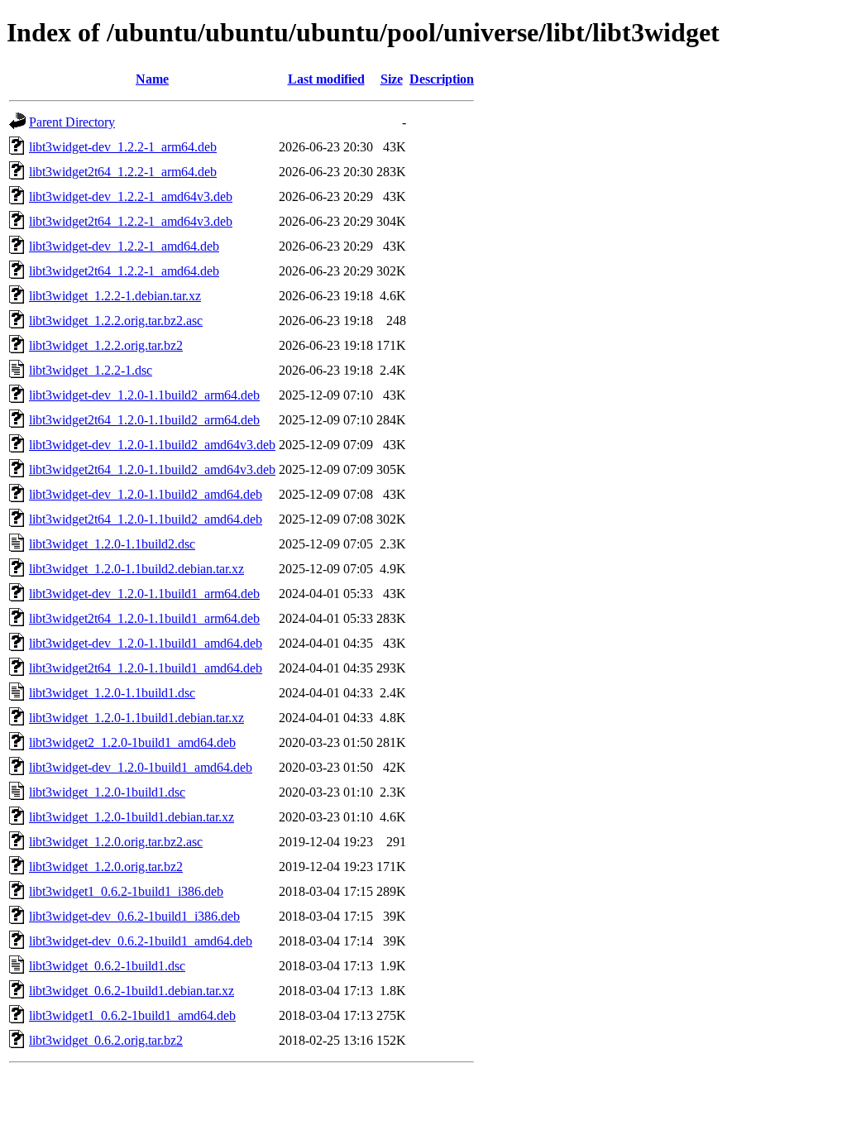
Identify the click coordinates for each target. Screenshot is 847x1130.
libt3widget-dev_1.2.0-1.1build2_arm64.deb (144, 395)
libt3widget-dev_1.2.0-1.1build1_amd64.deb (145, 643)
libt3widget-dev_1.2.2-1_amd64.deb (124, 246)
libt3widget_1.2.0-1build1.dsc (107, 792)
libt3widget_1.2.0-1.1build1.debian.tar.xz (136, 718)
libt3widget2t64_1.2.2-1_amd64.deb (124, 271)
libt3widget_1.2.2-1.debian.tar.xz (115, 296)
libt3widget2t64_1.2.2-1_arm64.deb (123, 172)
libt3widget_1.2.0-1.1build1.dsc (112, 693)
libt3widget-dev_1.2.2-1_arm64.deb (123, 147)
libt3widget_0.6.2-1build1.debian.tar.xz (131, 991)
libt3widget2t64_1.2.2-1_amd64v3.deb (130, 221)
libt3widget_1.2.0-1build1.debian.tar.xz (131, 817)
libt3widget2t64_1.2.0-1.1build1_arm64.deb (144, 618)
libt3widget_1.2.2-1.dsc (90, 370)
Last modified (326, 79)
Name (152, 79)
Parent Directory (72, 122)
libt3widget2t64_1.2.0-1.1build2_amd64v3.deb (152, 469)
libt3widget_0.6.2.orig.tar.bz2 (106, 1040)
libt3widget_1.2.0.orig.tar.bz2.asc (116, 842)
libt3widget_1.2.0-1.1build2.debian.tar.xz (136, 569)
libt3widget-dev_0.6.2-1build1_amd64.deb (140, 941)
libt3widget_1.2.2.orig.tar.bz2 (106, 345)
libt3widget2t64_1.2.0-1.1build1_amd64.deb (145, 668)
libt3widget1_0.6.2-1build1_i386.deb (126, 891)
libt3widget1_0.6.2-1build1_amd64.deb (132, 1015)
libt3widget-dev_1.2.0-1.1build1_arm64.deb (144, 594)
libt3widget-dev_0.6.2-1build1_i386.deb (134, 916)
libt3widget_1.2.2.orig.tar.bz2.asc (116, 321)
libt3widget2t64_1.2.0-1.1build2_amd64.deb (145, 519)
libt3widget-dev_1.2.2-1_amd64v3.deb (130, 196)
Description (441, 79)
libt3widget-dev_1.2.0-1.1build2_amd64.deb (145, 494)
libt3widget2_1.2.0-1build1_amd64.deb (132, 742)
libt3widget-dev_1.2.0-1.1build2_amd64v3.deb (152, 445)
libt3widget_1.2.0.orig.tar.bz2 (106, 866)
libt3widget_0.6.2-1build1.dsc (107, 966)
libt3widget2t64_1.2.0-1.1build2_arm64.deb (144, 420)
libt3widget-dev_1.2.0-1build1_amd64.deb (140, 767)
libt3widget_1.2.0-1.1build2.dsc (112, 544)
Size (391, 79)
